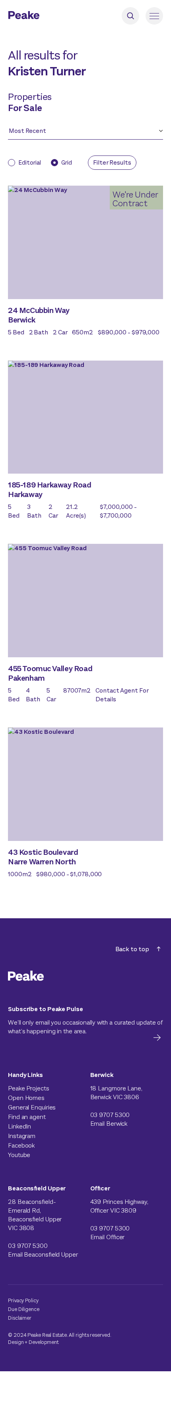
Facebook (21, 1145)
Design (15, 1342)
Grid (66, 163)
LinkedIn (19, 1126)
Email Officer (107, 1237)
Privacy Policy (23, 1300)
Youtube (19, 1155)
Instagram (21, 1136)
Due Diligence (23, 1309)
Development (44, 1342)
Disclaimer (19, 1318)
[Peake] (46, 16)
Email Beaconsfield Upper (43, 1254)
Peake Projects (28, 1088)
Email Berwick (109, 1123)
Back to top (132, 949)
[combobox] (81, 133)
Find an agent (27, 1117)
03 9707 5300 (110, 1115)
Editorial (29, 163)
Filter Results (112, 162)
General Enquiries (32, 1107)
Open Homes (26, 1098)
